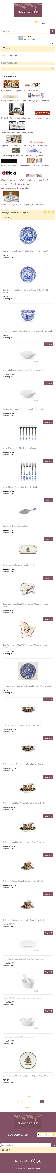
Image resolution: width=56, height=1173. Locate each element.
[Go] (54, 1135)
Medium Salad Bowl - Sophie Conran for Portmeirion (24, 409)
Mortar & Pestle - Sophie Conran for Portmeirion (22, 998)
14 (37, 1102)
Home (4, 55)
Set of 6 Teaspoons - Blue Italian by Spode (19, 448)
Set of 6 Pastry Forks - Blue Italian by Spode (20, 487)
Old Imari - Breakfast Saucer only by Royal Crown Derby (25, 842)
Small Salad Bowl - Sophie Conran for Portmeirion (23, 370)
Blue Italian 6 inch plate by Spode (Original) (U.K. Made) (25, 251)
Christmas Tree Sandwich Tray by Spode (19, 565)
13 (33, 1102)
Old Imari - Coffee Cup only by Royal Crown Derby (23, 881)
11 (25, 1102)
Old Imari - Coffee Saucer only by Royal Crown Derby (24, 920)
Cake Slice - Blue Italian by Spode (16, 526)
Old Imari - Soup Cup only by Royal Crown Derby (22, 725)
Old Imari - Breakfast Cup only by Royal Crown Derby (24, 803)
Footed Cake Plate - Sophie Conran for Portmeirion (23, 959)
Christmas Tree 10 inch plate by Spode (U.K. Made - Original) (27, 1076)
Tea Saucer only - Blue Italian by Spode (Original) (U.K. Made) (27, 686)
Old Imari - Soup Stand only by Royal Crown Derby (23, 764)
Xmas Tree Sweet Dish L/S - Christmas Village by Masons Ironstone (25, 605)
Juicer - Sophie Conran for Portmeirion (18, 1037)
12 (29, 1102)
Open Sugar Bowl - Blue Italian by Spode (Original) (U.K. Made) (28, 331)
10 (21, 1102)
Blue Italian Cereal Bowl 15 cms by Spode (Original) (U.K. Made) (26, 291)
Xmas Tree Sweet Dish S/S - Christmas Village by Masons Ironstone (25, 646)
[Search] (52, 31)
